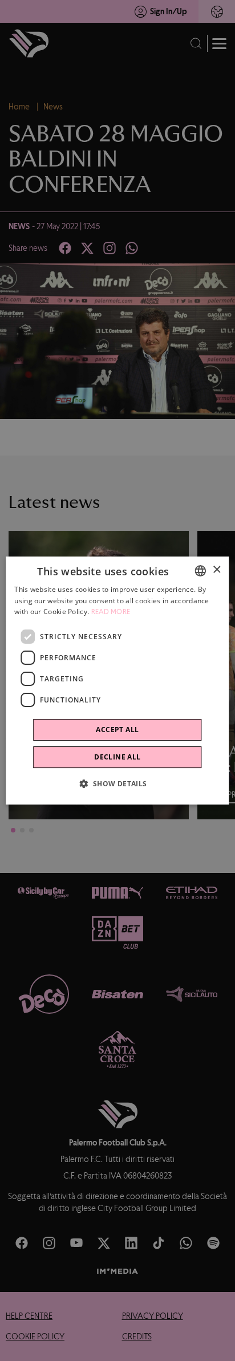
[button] (117, 783)
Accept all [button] (117, 729)
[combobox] (200, 570)
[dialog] (117, 680)
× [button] (216, 570)
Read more (111, 612)
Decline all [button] (117, 757)
